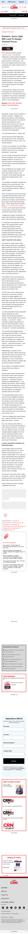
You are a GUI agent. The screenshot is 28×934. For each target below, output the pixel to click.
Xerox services (18, 522)
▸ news (7, 28)
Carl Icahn (5, 524)
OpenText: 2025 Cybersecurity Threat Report (13, 664)
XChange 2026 (21, 15)
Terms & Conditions (5, 913)
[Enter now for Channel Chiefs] (8, 690)
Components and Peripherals (11, 528)
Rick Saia (5, 44)
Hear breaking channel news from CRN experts (13, 818)
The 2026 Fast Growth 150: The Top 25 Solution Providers (14, 561)
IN (5, 7)
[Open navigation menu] (2, 11)
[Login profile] (26, 11)
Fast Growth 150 (12, 15)
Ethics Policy (5, 898)
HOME (3, 28)
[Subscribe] (18, 871)
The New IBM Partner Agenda (7, 785)
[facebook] (2, 907)
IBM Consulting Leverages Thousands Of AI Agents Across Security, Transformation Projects (13, 557)
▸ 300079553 (25, 28)
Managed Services (7, 32)
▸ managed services (16, 28)
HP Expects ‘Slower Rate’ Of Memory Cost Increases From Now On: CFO (13, 546)
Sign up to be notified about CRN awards (14, 678)
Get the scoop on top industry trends (12, 806)
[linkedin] (7, 907)
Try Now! (21, 1)
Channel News (7, 526)
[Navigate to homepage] (14, 9)
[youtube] (15, 907)
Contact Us (4, 895)
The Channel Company (7, 902)
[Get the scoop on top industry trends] (8, 813)
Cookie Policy (4, 917)
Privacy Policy (15, 913)
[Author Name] (5, 496)
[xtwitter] (11, 907)
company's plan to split (8, 55)
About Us (4, 891)
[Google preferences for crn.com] (7, 49)
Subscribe (5, 867)
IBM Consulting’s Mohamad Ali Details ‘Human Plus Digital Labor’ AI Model (14, 552)
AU (8, 7)
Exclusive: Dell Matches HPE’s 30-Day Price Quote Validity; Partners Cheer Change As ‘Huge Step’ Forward (13, 567)
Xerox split (15, 520)
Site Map (11, 917)
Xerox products (7, 522)
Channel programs (19, 526)
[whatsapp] (23, 907)
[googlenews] (19, 907)
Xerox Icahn (14, 524)
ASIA (3, 7)
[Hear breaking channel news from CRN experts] (8, 826)
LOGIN (23, 11)
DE (20, 7)
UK (22, 7)
